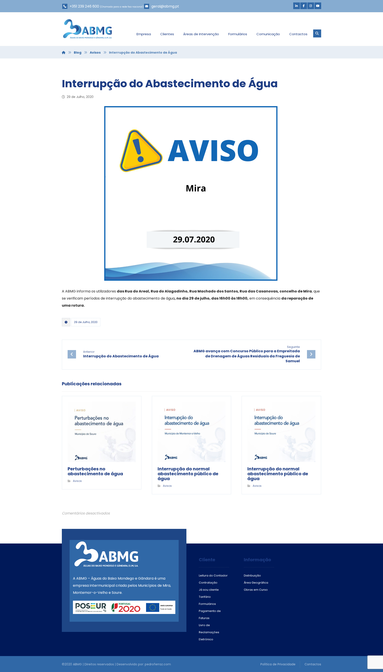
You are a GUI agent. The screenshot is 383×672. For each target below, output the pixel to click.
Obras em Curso (256, 590)
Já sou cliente (209, 590)
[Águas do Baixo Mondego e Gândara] (87, 29)
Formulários (207, 604)
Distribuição (252, 575)
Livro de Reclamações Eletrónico (209, 632)
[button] (296, 5)
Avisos (77, 481)
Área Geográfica (256, 582)
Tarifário (205, 597)
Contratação (208, 582)
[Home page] (63, 52)
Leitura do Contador (213, 575)
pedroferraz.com (158, 664)
